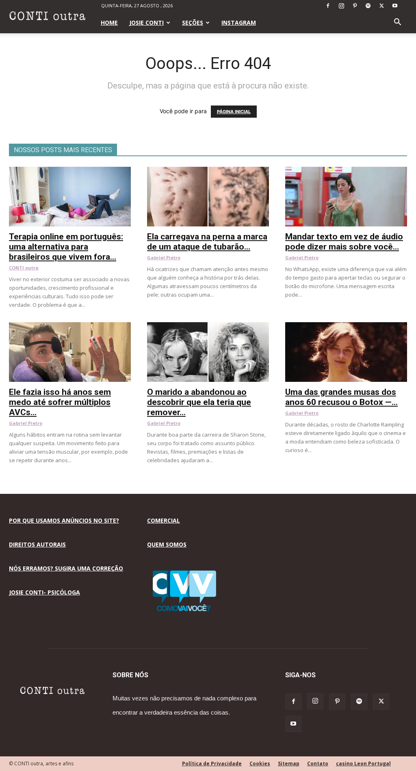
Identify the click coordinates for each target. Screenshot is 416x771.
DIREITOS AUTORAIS (37, 544)
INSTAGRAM (238, 22)
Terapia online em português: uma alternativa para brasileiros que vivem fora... (66, 247)
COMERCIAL (163, 520)
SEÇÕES (192, 22)
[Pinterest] (355, 5)
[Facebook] (328, 5)
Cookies (259, 763)
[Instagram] (341, 5)
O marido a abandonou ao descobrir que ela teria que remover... (199, 402)
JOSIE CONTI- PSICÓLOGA (44, 592)
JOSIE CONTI (146, 22)
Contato (317, 763)
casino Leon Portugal (363, 763)
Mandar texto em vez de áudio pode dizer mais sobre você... (344, 242)
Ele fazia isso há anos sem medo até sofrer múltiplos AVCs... (60, 402)
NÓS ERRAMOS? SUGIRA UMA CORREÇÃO (66, 568)
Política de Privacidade (212, 763)
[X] (381, 5)
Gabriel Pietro (163, 257)
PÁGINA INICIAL (234, 111)
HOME (109, 22)
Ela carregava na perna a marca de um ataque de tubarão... (207, 242)
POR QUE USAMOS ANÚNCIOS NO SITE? (64, 520)
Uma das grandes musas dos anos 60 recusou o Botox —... (341, 397)
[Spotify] (368, 5)
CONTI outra (24, 268)
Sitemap (288, 763)
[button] (397, 23)
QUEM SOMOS (166, 544)
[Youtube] (395, 5)
